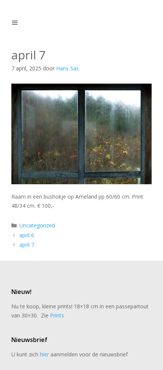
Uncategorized (37, 225)
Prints (57, 315)
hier (44, 354)
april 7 (26, 244)
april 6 (26, 235)
